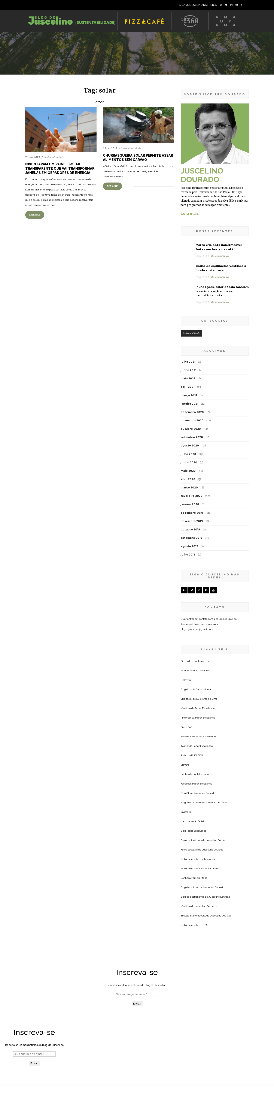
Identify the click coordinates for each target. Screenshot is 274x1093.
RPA (205, 925)
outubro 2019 (190, 529)
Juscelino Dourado (204, 793)
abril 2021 (187, 386)
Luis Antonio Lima (199, 661)
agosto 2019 (189, 546)
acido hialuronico (210, 868)
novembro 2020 (192, 420)
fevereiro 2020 (192, 495)
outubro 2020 (191, 428)
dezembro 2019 (192, 512)
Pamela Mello (199, 877)
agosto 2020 (190, 445)
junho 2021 (188, 370)
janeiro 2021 (189, 403)
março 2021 (189, 395)
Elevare (185, 764)
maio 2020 (188, 470)
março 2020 (189, 487)
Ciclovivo (186, 679)
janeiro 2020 (190, 504)
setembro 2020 (192, 437)
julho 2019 (188, 554)
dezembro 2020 (192, 412)
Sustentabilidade (54, 157)
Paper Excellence (205, 708)
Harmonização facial (192, 821)
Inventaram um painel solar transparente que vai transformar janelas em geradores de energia (59, 168)
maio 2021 (188, 378)
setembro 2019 (191, 537)
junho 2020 (189, 462)
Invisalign (186, 811)
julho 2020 (188, 454)
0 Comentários (220, 256)
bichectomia (208, 859)
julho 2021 (188, 361)
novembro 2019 (192, 521)
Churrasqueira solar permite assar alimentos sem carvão (138, 157)
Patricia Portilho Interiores (195, 670)
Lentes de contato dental (195, 774)
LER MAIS (34, 214)
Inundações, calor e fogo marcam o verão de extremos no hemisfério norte (222, 291)
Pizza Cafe (187, 727)
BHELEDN (197, 755)
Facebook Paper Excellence (196, 783)
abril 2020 (188, 479)
